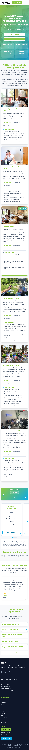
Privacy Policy (10, 747)
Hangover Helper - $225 (6, 688)
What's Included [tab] (7, 122)
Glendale (3, 713)
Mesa (2, 706)
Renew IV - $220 (5, 684)
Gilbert (2, 704)
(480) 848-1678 (6, 730)
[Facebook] (2, 672)
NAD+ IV (3, 693)
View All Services (14, 34)
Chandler (3, 709)
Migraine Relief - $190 (6, 686)
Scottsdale (3, 702)
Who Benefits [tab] (6, 125)
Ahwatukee (3, 720)
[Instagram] (6, 672)
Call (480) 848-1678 (14, 39)
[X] (10, 672)
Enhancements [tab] (16, 122)
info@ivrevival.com (5, 732)
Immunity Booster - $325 (7, 691)
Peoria (2, 715)
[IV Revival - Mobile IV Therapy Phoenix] (6, 3)
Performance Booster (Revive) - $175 (10, 682)
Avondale (3, 722)
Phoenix (3, 700)
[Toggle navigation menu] (25, 2)
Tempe (3, 711)
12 (19, 497)
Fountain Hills (4, 718)
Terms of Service (18, 747)
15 (25, 497)
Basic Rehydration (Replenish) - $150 (9, 679)
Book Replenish (11, 532)
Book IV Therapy (17, 2)
